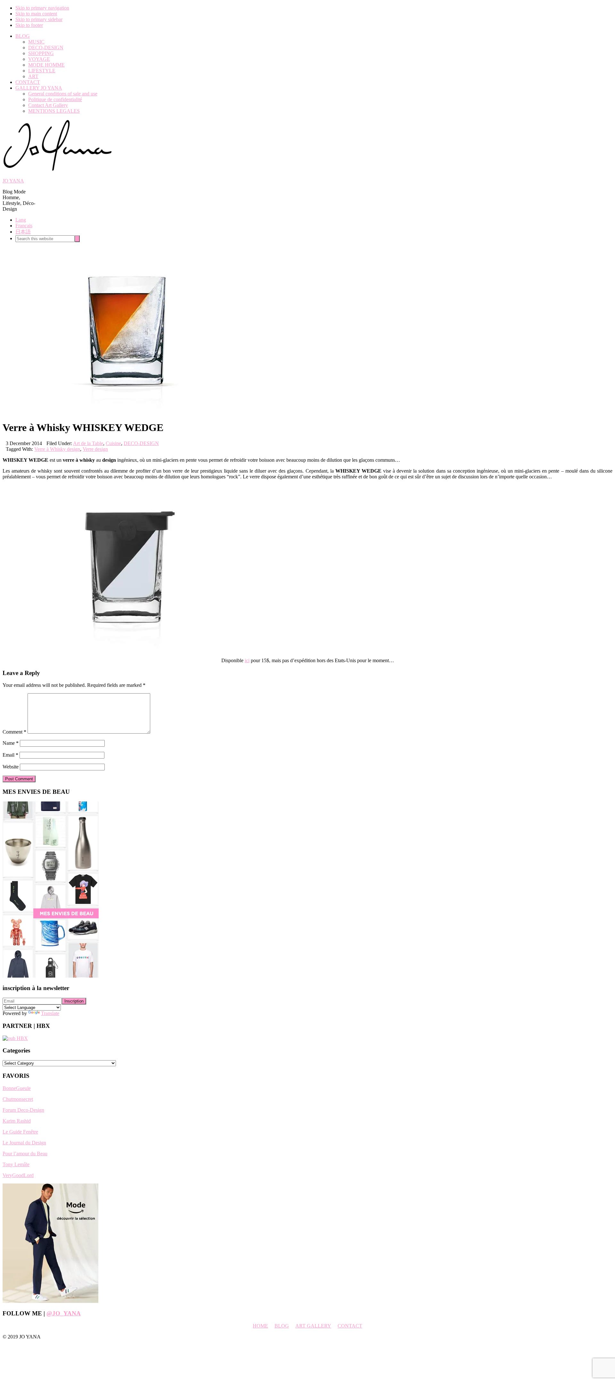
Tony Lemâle (16, 1164)
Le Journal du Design (24, 1142)
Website (11, 766)
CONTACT (350, 1326)
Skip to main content (36, 13)
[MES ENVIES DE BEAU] (51, 976)
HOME (260, 1326)
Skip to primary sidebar (38, 19)
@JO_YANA (63, 1313)
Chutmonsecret (18, 1099)
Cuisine (113, 443)
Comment (14, 732)
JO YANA (13, 180)
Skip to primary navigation (42, 8)
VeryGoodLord (18, 1175)
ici (247, 660)
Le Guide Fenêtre (20, 1131)
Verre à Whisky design (57, 449)
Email (10, 755)
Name (11, 743)
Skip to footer (29, 25)
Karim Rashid (17, 1121)
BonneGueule (17, 1088)
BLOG (282, 1326)
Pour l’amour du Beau (25, 1153)
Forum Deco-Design (23, 1110)
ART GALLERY (313, 1326)
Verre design (95, 449)
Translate (50, 1013)
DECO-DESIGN (141, 443)
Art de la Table (88, 443)
